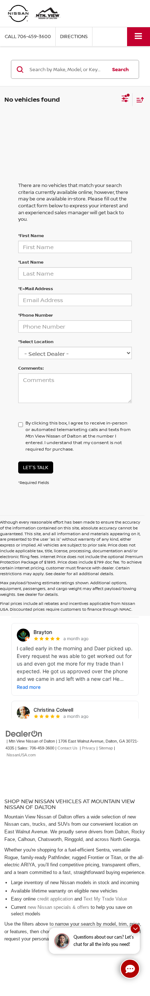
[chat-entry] (130, 969)
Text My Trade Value (105, 899)
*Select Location (36, 341)
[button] (28, 36)
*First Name (31, 235)
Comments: (31, 368)
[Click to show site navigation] (138, 36)
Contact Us (68, 748)
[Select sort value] (138, 99)
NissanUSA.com (21, 755)
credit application (55, 899)
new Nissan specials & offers (58, 907)
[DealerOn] (24, 733)
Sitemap (106, 748)
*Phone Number (35, 315)
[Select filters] (125, 99)
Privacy (88, 748)
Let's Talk (35, 467)
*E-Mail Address (35, 288)
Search (120, 69)
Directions (74, 36)
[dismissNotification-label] (135, 928)
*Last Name (30, 262)
